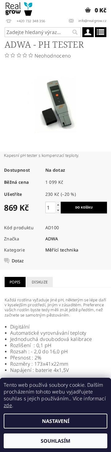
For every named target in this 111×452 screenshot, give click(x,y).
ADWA (51, 239)
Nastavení (55, 421)
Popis (15, 282)
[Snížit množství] (58, 210)
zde (8, 405)
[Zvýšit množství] (58, 205)
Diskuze (40, 282)
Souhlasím (55, 440)
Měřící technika (62, 250)
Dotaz (18, 261)
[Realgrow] (19, 8)
